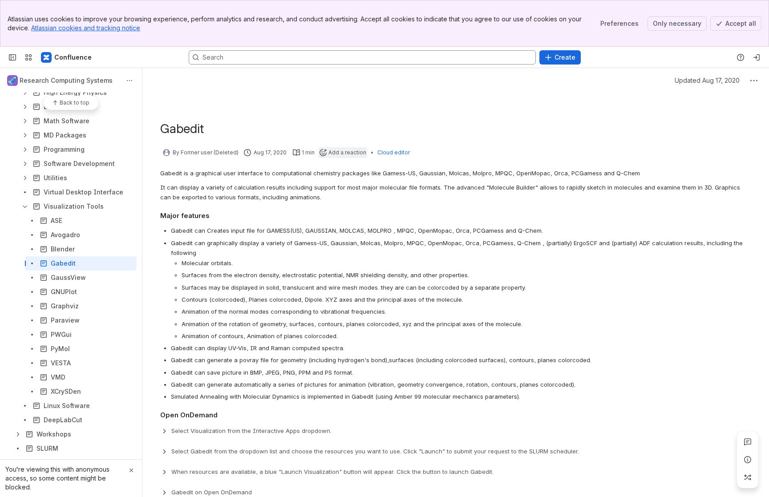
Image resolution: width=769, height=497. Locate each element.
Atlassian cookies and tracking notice (85, 28)
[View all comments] (748, 442)
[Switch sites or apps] (28, 57)
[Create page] (748, 477)
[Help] (740, 57)
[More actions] (129, 80)
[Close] (131, 470)
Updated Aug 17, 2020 (707, 80)
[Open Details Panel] (748, 460)
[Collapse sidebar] (12, 57)
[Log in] (756, 57)
